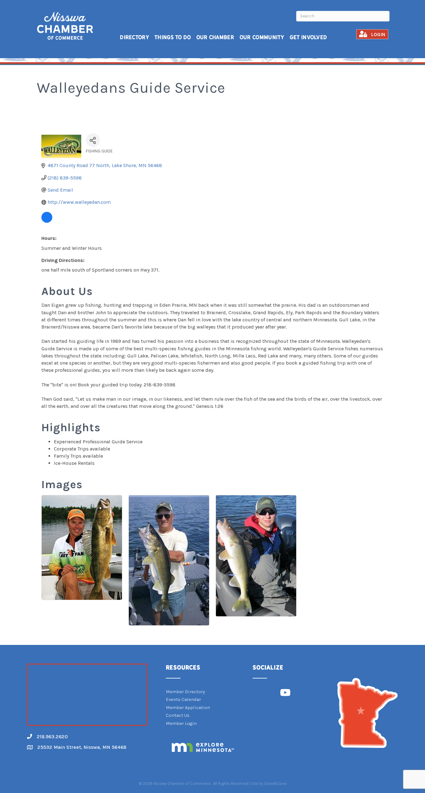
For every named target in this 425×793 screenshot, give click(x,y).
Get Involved (308, 37)
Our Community (262, 37)
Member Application (188, 707)
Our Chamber (215, 37)
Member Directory (185, 691)
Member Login (181, 723)
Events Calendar (183, 699)
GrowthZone (275, 783)
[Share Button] (93, 140)
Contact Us (177, 715)
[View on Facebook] (46, 221)
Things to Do (172, 37)
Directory (134, 37)
